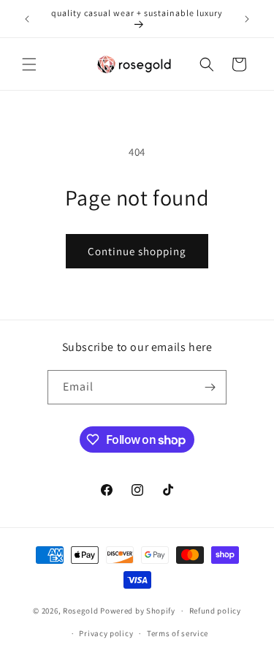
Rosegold (81, 610)
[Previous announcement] (27, 19)
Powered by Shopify (137, 610)
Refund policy (215, 610)
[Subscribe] (210, 387)
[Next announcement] (247, 19)
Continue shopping (137, 251)
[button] (29, 64)
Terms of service (177, 633)
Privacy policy (106, 633)
